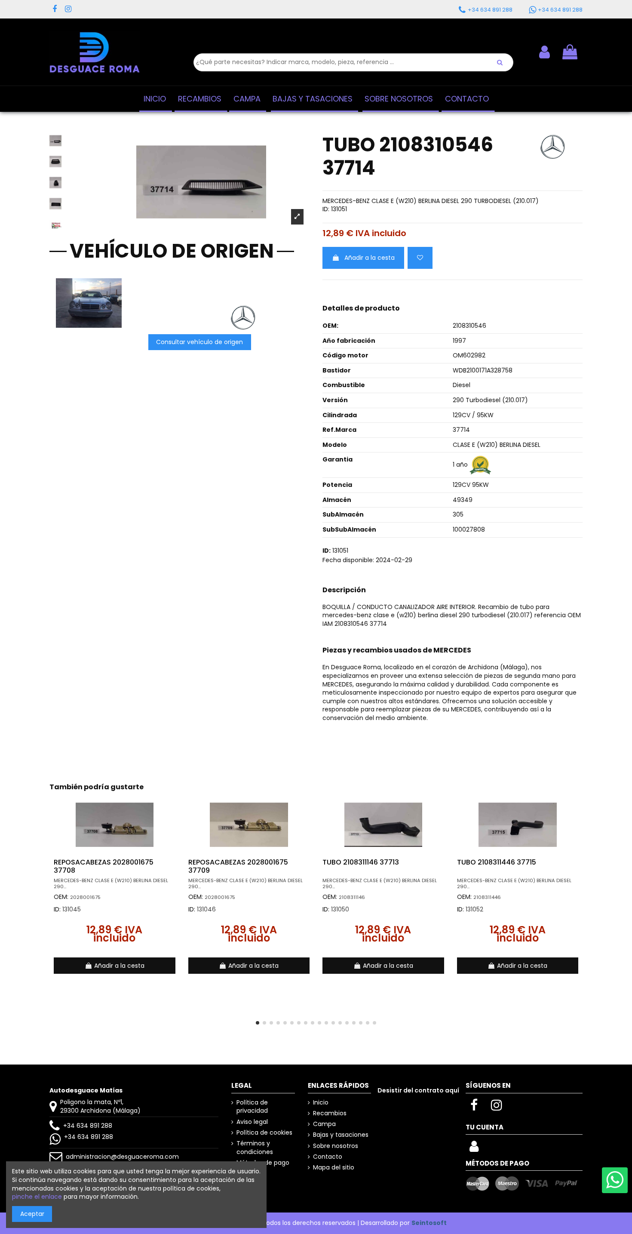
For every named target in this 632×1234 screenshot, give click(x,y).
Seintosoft (429, 1223)
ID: (325, 209)
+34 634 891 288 (87, 1125)
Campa (324, 1124)
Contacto (327, 1157)
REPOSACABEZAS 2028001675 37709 (238, 866)
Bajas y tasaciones (340, 1135)
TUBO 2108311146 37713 (360, 862)
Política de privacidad (252, 1107)
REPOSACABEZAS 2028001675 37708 (103, 866)
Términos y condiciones (254, 1147)
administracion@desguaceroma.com (122, 1156)
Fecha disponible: (348, 560)
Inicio (320, 1103)
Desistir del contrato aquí (418, 1090)
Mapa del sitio (333, 1167)
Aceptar (32, 1213)
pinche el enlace (37, 1196)
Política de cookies (264, 1133)
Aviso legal (252, 1122)
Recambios (330, 1113)
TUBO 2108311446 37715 (496, 862)
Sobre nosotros (335, 1146)
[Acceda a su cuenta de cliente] (474, 1149)
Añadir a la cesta (369, 257)
